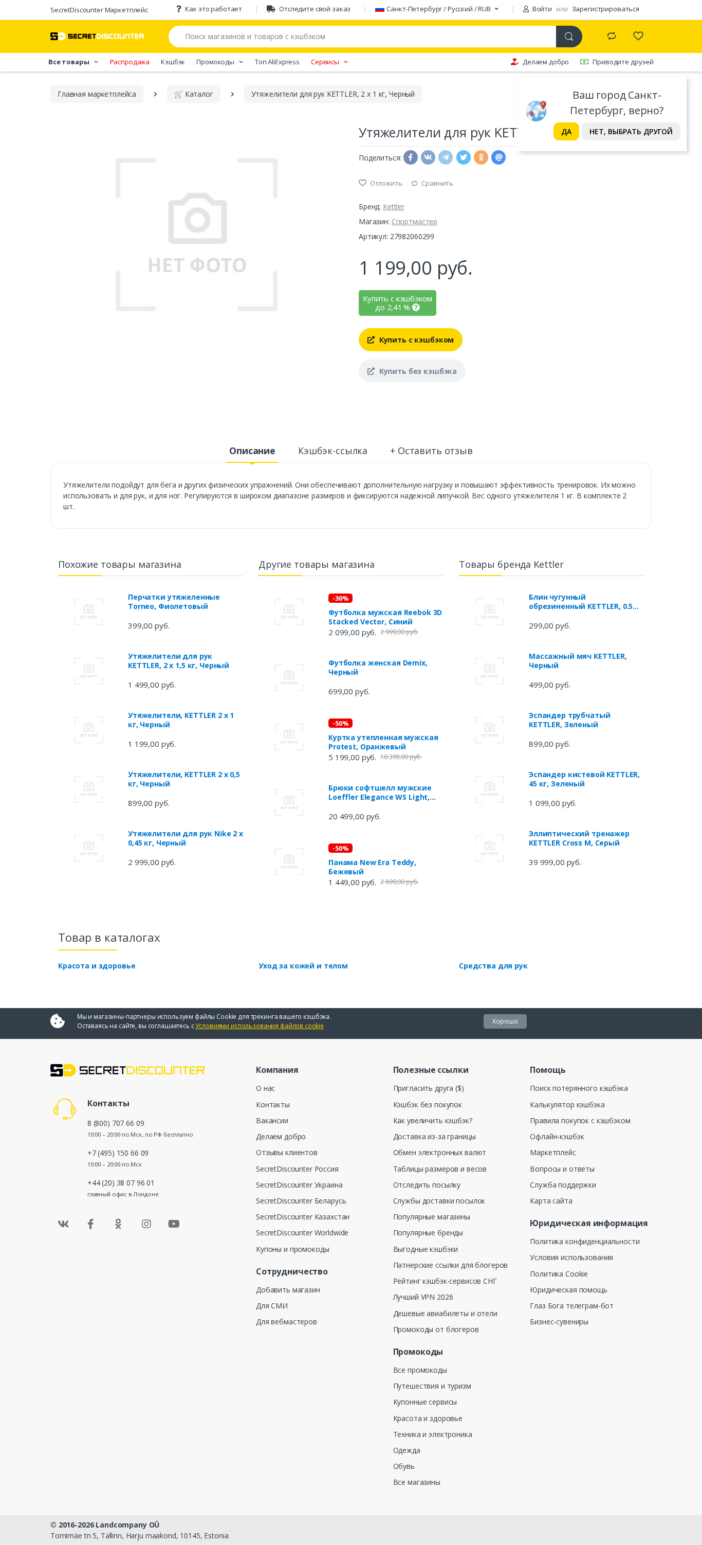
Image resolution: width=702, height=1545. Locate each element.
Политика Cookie (559, 1274)
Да (566, 131)
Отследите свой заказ (314, 8)
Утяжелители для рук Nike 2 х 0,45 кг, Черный (185, 838)
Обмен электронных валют (440, 1152)
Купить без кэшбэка (417, 371)
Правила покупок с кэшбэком (580, 1120)
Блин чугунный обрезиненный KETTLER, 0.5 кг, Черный (581, 601)
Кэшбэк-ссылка (332, 450)
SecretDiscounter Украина (299, 1185)
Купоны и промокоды (292, 1249)
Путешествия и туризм (432, 1386)
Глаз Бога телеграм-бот (572, 1305)
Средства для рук (493, 966)
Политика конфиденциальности (584, 1241)
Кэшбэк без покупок (427, 1104)
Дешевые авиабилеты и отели (445, 1313)
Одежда (406, 1450)
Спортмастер (414, 221)
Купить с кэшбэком (415, 340)
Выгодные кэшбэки (425, 1249)
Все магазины (416, 1482)
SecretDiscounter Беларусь (301, 1201)
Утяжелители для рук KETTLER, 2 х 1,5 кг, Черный (178, 661)
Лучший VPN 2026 (423, 1297)
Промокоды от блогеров (436, 1329)
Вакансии (272, 1120)
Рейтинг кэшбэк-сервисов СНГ (445, 1281)
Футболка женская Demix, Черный (378, 667)
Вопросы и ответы (562, 1169)
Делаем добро (546, 61)
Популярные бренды (428, 1232)
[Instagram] (146, 1224)
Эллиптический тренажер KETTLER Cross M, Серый (579, 838)
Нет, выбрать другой (631, 131)
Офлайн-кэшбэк (557, 1136)
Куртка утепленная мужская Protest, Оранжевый (383, 742)
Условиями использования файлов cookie (259, 1025)
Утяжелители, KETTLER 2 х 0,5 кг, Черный (184, 779)
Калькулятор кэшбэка (567, 1104)
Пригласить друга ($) (428, 1088)
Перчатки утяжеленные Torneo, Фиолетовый (174, 601)
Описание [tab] (252, 450)
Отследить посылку (427, 1185)
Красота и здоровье (96, 966)
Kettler (393, 206)
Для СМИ (272, 1305)
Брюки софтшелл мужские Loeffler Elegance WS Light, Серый (380, 792)
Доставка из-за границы (434, 1136)
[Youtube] (174, 1224)
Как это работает (213, 8)
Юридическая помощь (568, 1290)
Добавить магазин (288, 1290)
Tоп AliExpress (277, 61)
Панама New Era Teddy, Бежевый (372, 867)
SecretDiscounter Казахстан (302, 1216)
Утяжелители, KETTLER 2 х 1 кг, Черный (181, 720)
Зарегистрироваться (605, 8)
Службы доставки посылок (439, 1201)
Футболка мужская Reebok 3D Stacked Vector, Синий (385, 617)
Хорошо (505, 1021)
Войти (541, 8)
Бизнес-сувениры (559, 1321)
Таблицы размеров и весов (440, 1169)
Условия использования (571, 1257)
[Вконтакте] (63, 1224)
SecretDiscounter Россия (297, 1169)
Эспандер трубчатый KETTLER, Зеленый (569, 720)
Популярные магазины (431, 1216)
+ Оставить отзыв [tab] (431, 450)
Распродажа (130, 61)
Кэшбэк (173, 61)
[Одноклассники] (119, 1224)
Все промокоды (420, 1370)
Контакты (273, 1104)
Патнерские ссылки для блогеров (450, 1265)
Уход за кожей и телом (303, 966)
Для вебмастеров (286, 1321)
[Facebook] (91, 1224)
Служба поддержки (563, 1185)
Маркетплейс (553, 1152)
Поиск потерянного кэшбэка (578, 1088)
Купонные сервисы (425, 1402)
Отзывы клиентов (287, 1152)
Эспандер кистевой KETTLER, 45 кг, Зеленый (584, 779)
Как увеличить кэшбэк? (432, 1120)
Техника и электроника (432, 1434)
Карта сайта (551, 1201)
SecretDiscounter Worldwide (302, 1232)
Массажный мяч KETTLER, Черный (578, 661)
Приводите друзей (623, 61)
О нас (265, 1088)
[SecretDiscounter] (97, 36)
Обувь (404, 1466)
